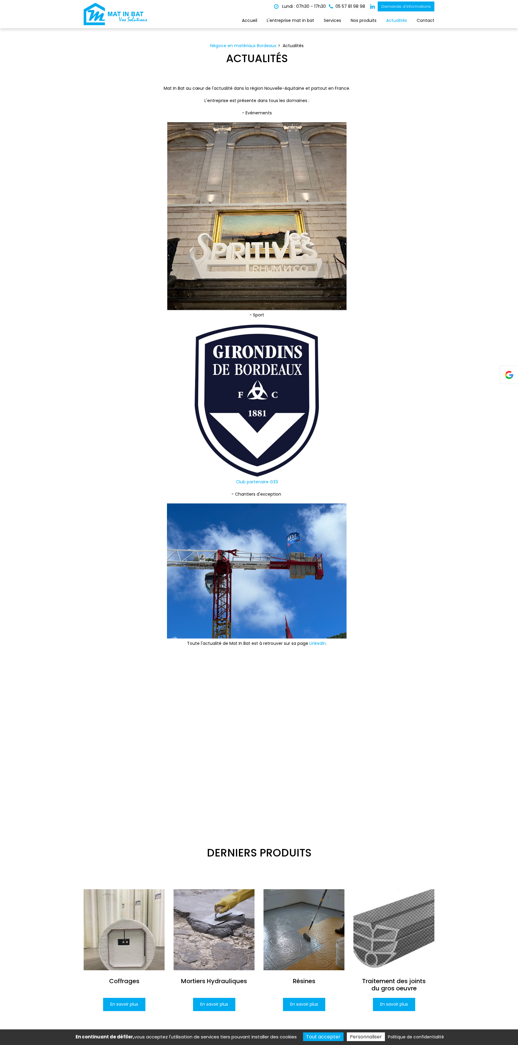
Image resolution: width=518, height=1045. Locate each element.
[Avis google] (509, 375)
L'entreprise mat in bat (290, 20)
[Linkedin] (372, 6)
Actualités (396, 20)
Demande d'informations (406, 6)
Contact (425, 20)
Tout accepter (323, 1036)
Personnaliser (366, 1036)
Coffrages (124, 981)
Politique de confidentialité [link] (416, 1037)
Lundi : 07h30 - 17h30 (303, 6)
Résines (304, 981)
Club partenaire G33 (257, 482)
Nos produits (364, 20)
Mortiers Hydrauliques (214, 981)
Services (332, 20)
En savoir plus (124, 1004)
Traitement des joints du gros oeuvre (394, 984)
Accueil (249, 20)
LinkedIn (317, 643)
